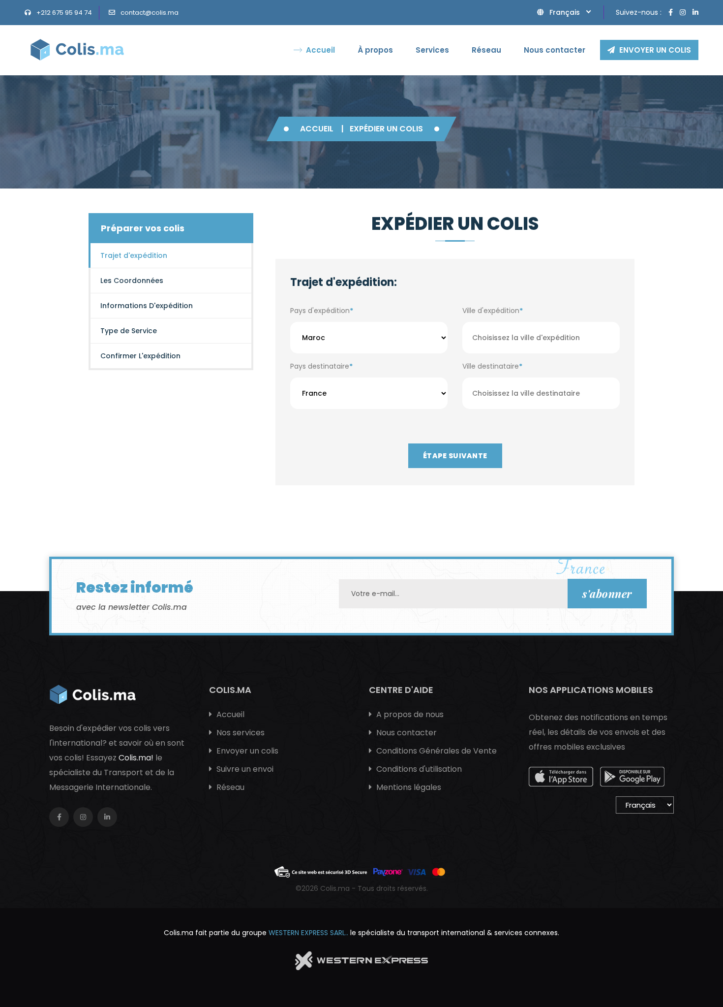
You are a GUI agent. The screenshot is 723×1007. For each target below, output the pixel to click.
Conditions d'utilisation (418, 769)
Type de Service (128, 331)
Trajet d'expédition (133, 255)
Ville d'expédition (492, 310)
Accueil (320, 50)
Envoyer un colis (654, 50)
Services (432, 50)
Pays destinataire (321, 366)
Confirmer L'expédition (140, 356)
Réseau (486, 50)
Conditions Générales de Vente (435, 750)
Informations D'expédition (146, 306)
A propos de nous (409, 714)
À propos (375, 50)
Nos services (239, 732)
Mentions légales (407, 787)
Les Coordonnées (131, 280)
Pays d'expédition (321, 310)
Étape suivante (455, 456)
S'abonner (607, 593)
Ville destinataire (492, 366)
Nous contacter (554, 50)
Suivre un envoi (243, 769)
